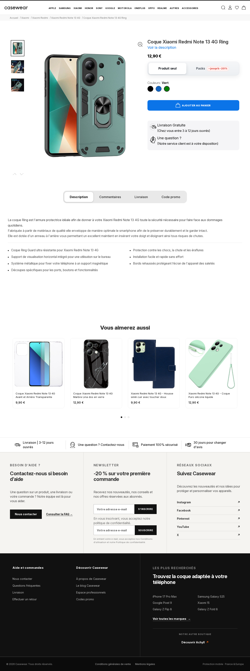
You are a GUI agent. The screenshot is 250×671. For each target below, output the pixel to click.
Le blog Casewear (88, 585)
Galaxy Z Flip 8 (162, 609)
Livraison (18, 592)
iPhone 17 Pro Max (165, 596)
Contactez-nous (112, 445)
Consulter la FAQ (59, 514)
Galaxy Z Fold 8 (208, 609)
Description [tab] (79, 197)
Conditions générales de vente (113, 664)
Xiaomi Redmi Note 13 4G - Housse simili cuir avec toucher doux (152, 395)
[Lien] (17, 445)
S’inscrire (145, 509)
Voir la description (161, 47)
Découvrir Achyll (195, 642)
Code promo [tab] (171, 197)
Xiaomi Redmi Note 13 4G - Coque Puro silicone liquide (209, 395)
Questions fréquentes (26, 585)
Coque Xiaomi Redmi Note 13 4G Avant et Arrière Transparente (35, 395)
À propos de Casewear (91, 578)
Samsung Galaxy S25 (211, 596)
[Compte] (230, 7)
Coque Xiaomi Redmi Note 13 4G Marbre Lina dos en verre (93, 395)
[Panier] (244, 7)
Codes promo (85, 599)
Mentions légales (145, 664)
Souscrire (145, 530)
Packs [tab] (211, 68)
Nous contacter (26, 514)
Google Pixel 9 (162, 602)
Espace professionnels (91, 592)
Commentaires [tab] (110, 197)
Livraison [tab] (141, 197)
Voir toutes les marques (172, 618)
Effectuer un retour (24, 599)
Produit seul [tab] (167, 68)
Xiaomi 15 (204, 602)
